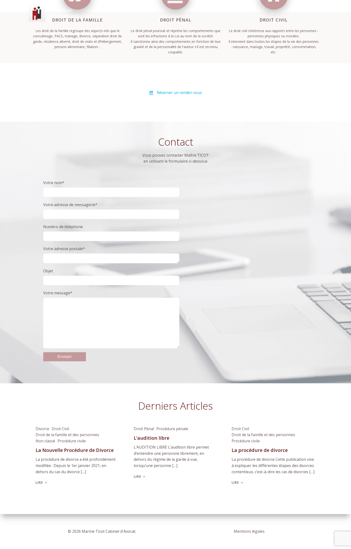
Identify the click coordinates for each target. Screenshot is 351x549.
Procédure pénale (172, 428)
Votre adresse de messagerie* (70, 204)
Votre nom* (53, 182)
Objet (48, 271)
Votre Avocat (243, 13)
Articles (277, 13)
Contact (307, 13)
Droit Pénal (144, 428)
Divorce (42, 428)
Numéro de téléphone (63, 226)
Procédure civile (72, 441)
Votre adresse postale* (64, 248)
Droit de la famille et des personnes (67, 434)
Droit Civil (60, 428)
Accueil (209, 13)
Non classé (45, 441)
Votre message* (57, 293)
